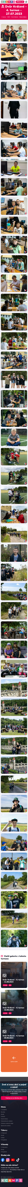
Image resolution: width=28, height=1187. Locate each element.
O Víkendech (4, 1147)
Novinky (3, 1112)
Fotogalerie (4, 1140)
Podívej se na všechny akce (14, 1098)
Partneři (3, 1116)
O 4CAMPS (4, 1109)
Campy (2, 1137)
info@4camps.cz (5, 1169)
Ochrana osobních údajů (7, 1123)
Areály (2, 1114)
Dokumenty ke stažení (6, 1121)
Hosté (2, 1135)
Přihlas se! (20, 2)
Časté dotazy (4, 1119)
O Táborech (4, 1133)
